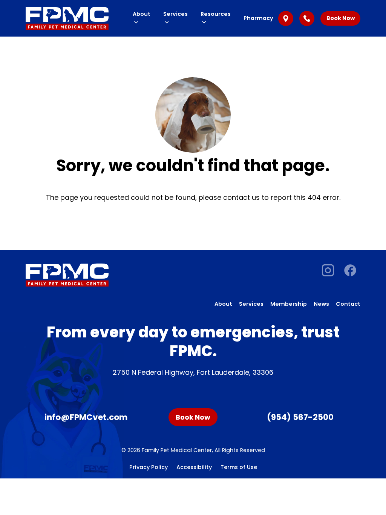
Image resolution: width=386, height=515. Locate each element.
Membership (288, 304)
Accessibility (194, 467)
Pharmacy (258, 18)
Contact (348, 304)
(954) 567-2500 (300, 417)
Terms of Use (239, 467)
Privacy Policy (148, 467)
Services (251, 304)
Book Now (340, 18)
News (321, 304)
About (223, 304)
